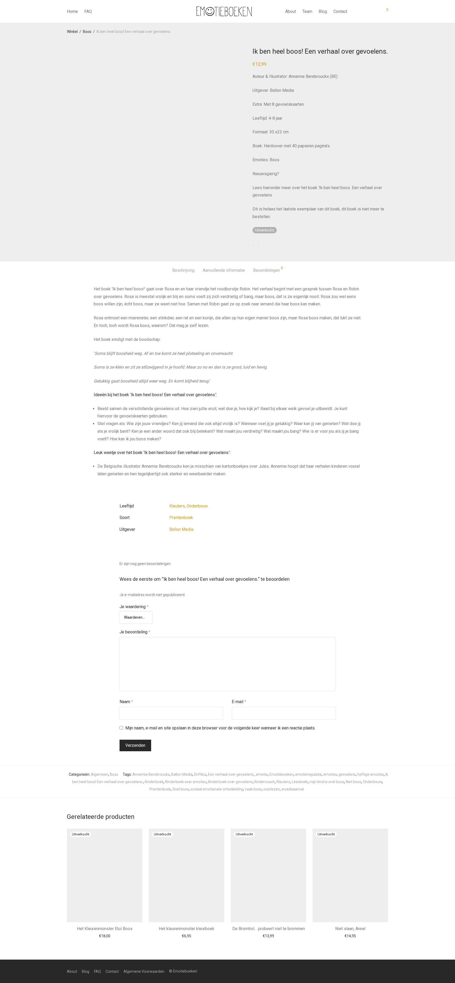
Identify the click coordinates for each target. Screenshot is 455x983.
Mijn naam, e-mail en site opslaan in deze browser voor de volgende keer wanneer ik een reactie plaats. (220, 727)
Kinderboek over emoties (185, 782)
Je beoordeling (135, 631)
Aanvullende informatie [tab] (224, 270)
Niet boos (353, 782)
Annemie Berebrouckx (151, 774)
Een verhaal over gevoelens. (231, 774)
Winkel (72, 31)
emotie (262, 774)
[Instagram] (386, 971)
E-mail (239, 701)
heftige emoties (370, 774)
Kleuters (177, 505)
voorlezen (271, 789)
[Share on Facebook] (264, 243)
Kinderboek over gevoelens (230, 782)
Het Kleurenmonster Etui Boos (104, 928)
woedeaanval (292, 789)
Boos (87, 31)
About (290, 11)
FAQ (88, 11)
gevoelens (347, 774)
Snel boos (180, 789)
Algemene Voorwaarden (143, 971)
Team (307, 11)
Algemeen (99, 774)
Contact (340, 11)
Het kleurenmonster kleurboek (186, 928)
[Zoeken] (355, 11)
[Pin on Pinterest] (279, 243)
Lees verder (105, 936)
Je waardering (134, 606)
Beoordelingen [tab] (268, 269)
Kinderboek (154, 782)
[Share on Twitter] (271, 243)
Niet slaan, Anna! (350, 928)
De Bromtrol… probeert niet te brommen (268, 928)
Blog (323, 11)
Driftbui (200, 774)
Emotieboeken (281, 774)
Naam (126, 701)
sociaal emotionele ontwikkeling (216, 789)
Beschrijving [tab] (183, 270)
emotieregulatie (308, 774)
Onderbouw (197, 505)
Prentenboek (181, 517)
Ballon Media (181, 529)
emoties (330, 774)
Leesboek (300, 782)
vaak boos (253, 789)
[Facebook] (378, 971)
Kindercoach (264, 782)
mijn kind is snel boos (326, 782)
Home (72, 11)
